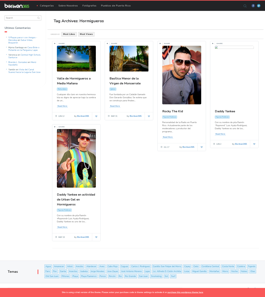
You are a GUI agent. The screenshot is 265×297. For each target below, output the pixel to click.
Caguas (124, 266)
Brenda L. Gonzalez (17, 62)
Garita (63, 271)
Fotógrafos (89, 5)
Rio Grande (130, 276)
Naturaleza (62, 89)
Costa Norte (228, 266)
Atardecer (91, 266)
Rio (120, 276)
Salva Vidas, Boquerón (20, 41)
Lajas (147, 271)
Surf (173, 276)
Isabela (84, 271)
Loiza (186, 271)
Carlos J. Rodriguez (140, 266)
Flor (55, 271)
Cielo (196, 266)
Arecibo (79, 266)
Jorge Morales (97, 271)
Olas (252, 271)
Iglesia (112, 89)
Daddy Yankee (225, 111)
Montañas (214, 271)
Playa (75, 276)
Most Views (86, 34)
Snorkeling (156, 276)
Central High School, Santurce (24, 56)
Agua (48, 266)
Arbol (70, 266)
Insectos (73, 271)
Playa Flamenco (88, 276)
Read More (62, 106)
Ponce (103, 276)
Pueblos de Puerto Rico (116, 5)
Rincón (112, 276)
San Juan (143, 276)
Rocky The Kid (172, 111)
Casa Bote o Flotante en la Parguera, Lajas (23, 49)
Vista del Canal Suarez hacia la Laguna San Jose (24, 71)
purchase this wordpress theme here (185, 292)
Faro (48, 271)
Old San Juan (52, 276)
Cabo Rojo (113, 266)
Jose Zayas (113, 271)
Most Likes (69, 34)
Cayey (187, 266)
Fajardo (251, 266)
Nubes (244, 271)
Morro (225, 271)
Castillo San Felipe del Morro (167, 266)
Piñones (65, 276)
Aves (102, 266)
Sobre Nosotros (68, 5)
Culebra (241, 266)
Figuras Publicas (169, 117)
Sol (166, 276)
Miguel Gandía (199, 271)
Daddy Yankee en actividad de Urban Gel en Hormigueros (76, 199)
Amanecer (59, 266)
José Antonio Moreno (131, 271)
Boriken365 (83, 116)
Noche (234, 271)
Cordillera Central (210, 266)
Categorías (47, 5)
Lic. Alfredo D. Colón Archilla (167, 271)
